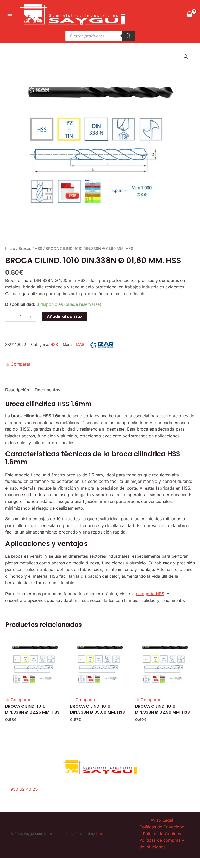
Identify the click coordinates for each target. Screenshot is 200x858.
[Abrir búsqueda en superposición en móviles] (100, 36)
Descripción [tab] (17, 389)
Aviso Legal (162, 820)
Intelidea (102, 833)
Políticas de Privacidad (162, 826)
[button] (186, 56)
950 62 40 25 (24, 789)
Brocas (24, 248)
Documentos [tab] (47, 389)
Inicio (10, 248)
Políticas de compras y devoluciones (161, 843)
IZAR (80, 344)
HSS (38, 248)
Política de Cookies (162, 833)
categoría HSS (150, 593)
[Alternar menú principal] (9, 14)
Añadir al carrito (64, 317)
